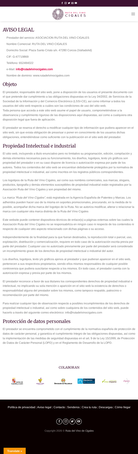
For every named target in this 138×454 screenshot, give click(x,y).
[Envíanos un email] (72, 3)
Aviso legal (44, 407)
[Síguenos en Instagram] (66, 3)
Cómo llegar (122, 407)
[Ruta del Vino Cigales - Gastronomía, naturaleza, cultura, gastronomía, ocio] (69, 14)
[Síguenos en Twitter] (69, 3)
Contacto (59, 407)
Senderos (73, 407)
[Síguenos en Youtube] (76, 3)
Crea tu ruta (89, 407)
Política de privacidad (21, 407)
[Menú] (133, 13)
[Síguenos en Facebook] (62, 3)
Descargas (106, 407)
